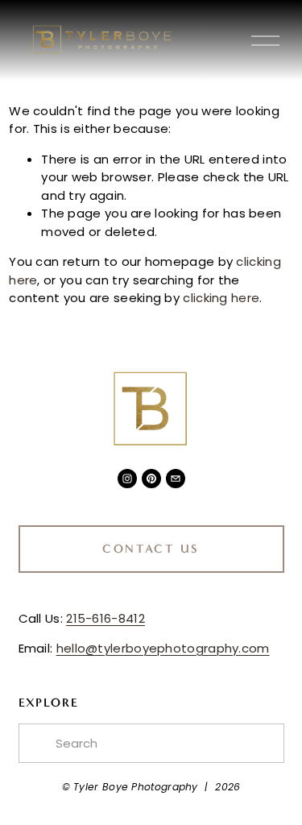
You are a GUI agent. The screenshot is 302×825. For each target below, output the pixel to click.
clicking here (221, 297)
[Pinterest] (151, 478)
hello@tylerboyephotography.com (163, 648)
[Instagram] (127, 478)
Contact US (151, 548)
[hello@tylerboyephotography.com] (175, 478)
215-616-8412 (105, 618)
